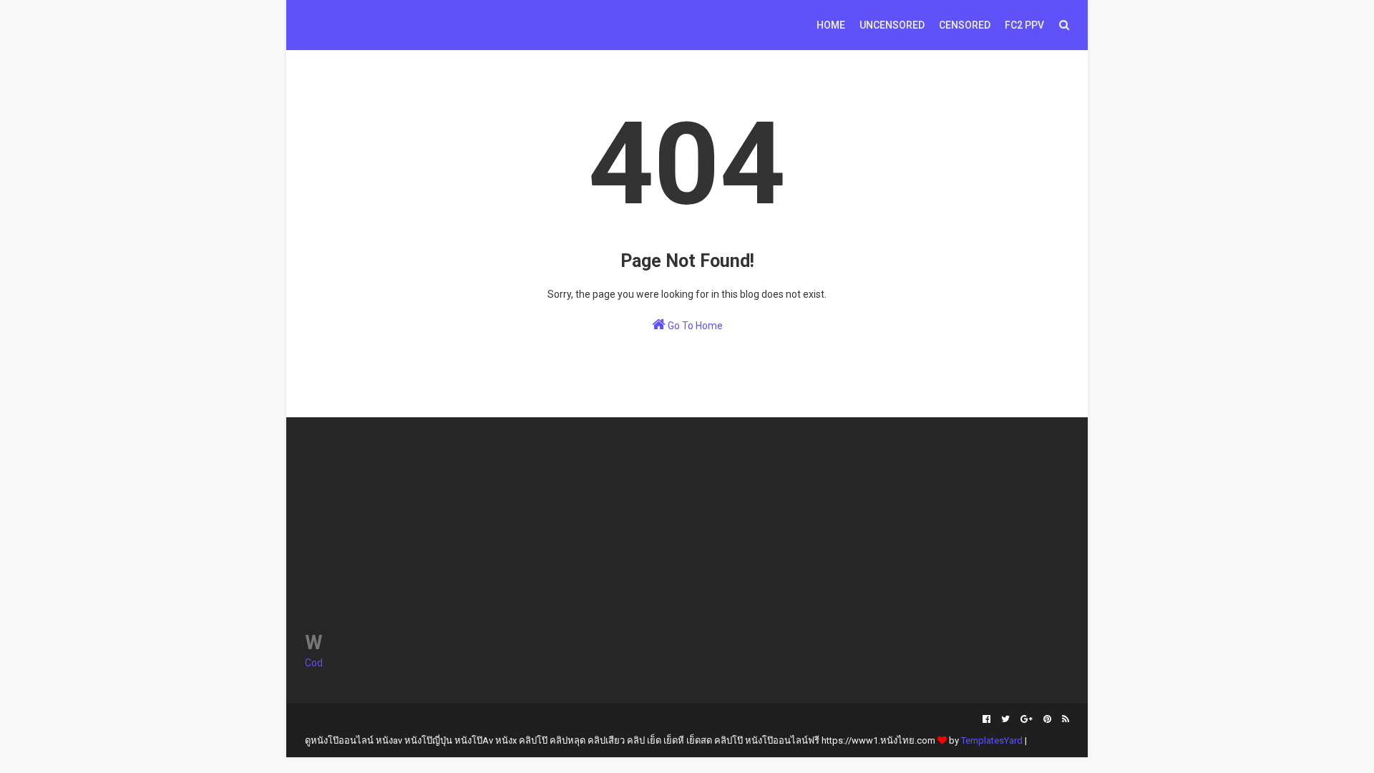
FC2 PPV (1024, 25)
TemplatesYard (992, 740)
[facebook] (986, 719)
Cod (314, 663)
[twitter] (1005, 719)
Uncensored (892, 25)
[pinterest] (1047, 719)
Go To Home (694, 325)
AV (314, 17)
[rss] (1063, 719)
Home (831, 25)
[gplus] (1026, 719)
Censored (964, 25)
